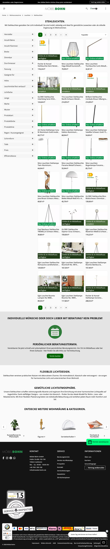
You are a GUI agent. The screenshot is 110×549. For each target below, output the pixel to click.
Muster (7, 109)
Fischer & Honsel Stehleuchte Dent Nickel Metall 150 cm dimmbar (47, 65)
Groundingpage (90, 464)
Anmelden (6, 2)
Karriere (88, 460)
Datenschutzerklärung (64, 543)
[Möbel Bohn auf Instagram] (7, 458)
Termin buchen (55, 356)
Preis (6, 150)
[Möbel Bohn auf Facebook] (3, 458)
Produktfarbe (9, 121)
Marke (6, 104)
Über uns (88, 457)
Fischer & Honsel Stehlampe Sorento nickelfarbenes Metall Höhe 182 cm (94, 297)
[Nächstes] (106, 427)
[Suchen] (87, 8)
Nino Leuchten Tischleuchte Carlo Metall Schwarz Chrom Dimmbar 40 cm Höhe (96, 65)
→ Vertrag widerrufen (95, 468)
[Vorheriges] (4, 427)
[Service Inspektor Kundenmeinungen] (17, 504)
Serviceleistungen (63, 471)
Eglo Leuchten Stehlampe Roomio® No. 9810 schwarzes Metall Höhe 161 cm (72, 263)
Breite (6, 52)
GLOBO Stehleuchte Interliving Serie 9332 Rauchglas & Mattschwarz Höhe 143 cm (48, 98)
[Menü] (4, 8)
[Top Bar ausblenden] (108, 2)
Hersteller (8, 34)
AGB (54, 543)
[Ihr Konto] (96, 8)
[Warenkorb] (101, 8)
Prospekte (61, 464)
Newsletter (61, 474)
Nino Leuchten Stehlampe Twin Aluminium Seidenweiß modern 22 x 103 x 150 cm (48, 164)
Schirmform (9, 138)
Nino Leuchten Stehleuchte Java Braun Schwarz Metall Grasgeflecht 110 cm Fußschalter (49, 197)
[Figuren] (41, 427)
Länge (6, 98)
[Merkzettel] (91, 8)
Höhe (6, 80)
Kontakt (60, 467)
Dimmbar (8, 57)
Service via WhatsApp (65, 460)
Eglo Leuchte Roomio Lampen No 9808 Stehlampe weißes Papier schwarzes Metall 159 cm (48, 297)
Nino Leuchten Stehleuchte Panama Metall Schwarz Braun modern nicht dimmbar (73, 164)
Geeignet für (9, 75)
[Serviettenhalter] (68, 427)
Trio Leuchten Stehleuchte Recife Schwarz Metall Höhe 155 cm (72, 98)
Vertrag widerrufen (98, 2)
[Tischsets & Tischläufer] (95, 427)
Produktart (8, 115)
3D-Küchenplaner (63, 478)
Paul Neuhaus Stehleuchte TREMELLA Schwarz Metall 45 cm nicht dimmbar (48, 230)
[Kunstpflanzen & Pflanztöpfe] (14, 427)
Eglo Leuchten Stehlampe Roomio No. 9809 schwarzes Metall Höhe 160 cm (72, 297)
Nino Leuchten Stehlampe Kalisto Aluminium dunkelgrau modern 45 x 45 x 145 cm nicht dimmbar (73, 131)
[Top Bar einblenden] (106, 8)
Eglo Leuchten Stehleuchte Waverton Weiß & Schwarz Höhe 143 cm (96, 230)
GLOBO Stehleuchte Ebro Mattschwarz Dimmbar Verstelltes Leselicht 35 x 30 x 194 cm (96, 197)
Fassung (7, 69)
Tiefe (6, 144)
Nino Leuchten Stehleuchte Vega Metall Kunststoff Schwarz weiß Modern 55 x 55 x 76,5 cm (73, 65)
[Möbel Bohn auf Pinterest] (10, 458)
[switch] (7, 537)
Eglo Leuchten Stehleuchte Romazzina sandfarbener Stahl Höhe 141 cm (48, 263)
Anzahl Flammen (11, 46)
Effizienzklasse (10, 156)
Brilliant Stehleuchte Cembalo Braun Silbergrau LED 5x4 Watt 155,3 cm (96, 98)
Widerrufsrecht (46, 543)
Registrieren (18, 2)
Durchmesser (9, 63)
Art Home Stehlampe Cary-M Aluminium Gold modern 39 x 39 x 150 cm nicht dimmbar (49, 131)
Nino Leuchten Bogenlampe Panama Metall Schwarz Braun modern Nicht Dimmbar (95, 164)
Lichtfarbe (8, 92)
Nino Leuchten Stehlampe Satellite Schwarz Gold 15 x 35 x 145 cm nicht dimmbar (97, 131)
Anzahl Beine (9, 40)
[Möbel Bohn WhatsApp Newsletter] (14, 458)
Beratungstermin (63, 457)
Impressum (35, 543)
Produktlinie (9, 127)
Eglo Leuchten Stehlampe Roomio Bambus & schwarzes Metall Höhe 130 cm (96, 263)
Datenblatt (42, 45)
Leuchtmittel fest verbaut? (14, 86)
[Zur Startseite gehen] (55, 8)
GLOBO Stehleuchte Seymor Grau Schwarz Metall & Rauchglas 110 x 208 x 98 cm (72, 230)
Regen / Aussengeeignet (14, 133)
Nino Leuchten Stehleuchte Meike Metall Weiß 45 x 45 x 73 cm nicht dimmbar (73, 197)
